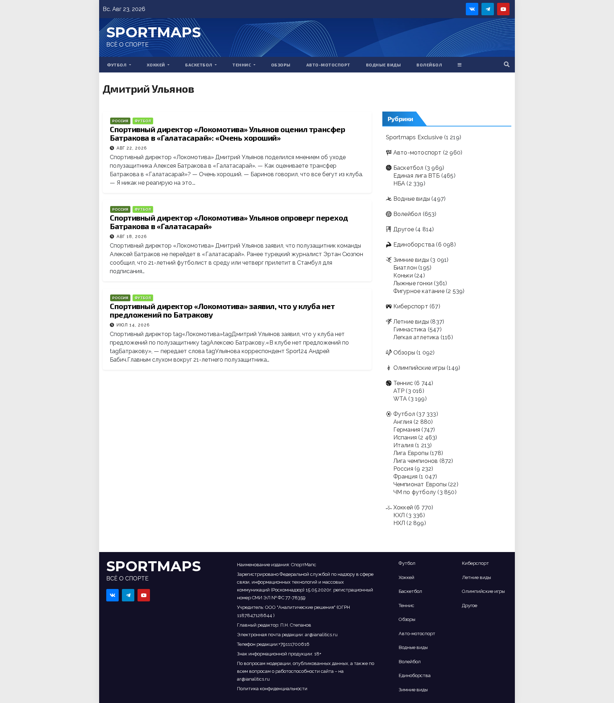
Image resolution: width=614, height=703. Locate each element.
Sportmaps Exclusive (414, 137)
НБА (399, 183)
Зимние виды (411, 259)
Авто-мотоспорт (328, 64)
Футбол (117, 64)
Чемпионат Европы (420, 484)
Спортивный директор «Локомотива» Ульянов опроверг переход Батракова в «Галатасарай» (229, 222)
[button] (507, 64)
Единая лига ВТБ (416, 175)
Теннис (242, 64)
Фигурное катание (419, 291)
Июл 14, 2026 (133, 325)
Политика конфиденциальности (272, 688)
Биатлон (405, 267)
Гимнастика (409, 329)
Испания (405, 437)
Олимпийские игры (419, 367)
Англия (402, 421)
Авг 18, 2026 (132, 236)
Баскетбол (199, 64)
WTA (400, 398)
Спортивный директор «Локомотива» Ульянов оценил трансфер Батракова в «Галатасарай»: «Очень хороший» (227, 133)
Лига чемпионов (415, 461)
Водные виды (383, 64)
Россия (120, 121)
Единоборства (414, 244)
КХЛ (399, 515)
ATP (399, 391)
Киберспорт (410, 306)
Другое (403, 229)
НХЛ (399, 523)
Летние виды (411, 321)
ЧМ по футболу (414, 492)
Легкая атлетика (416, 337)
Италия (403, 445)
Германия (406, 429)
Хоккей (157, 64)
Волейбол (429, 64)
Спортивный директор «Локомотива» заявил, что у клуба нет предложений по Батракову (222, 310)
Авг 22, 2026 (132, 148)
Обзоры (281, 64)
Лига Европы (411, 453)
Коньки (403, 275)
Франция (405, 476)
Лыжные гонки (412, 283)
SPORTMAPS (153, 32)
